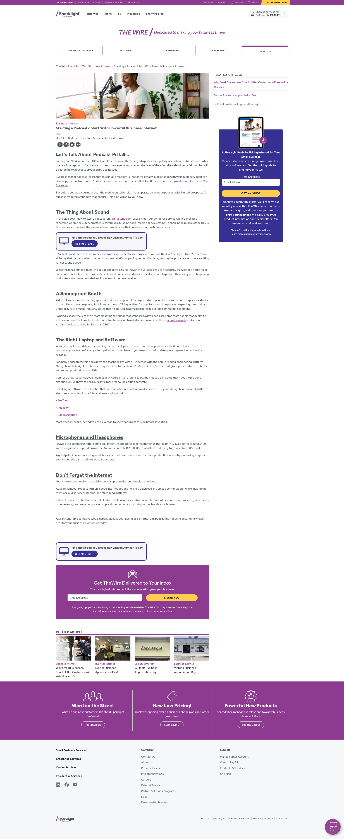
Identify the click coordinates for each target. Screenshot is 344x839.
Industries (133, 13)
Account (238, 2)
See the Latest (251, 724)
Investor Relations (152, 774)
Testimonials (93, 724)
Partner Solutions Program (157, 791)
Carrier (97, 2)
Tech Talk (264, 51)
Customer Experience (79, 50)
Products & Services (232, 768)
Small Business (65, 2)
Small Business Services (71, 750)
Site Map (225, 774)
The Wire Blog (155, 13)
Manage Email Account (234, 756)
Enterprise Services (68, 759)
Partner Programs (114, 2)
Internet (92, 13)
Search (255, 2)
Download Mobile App (154, 802)
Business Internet (100, 66)
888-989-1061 (84, 243)
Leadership (172, 50)
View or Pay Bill (229, 762)
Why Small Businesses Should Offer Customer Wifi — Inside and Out (73, 672)
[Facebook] (66, 785)
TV (119, 13)
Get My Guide (250, 193)
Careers (146, 779)
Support (222, 2)
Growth (125, 50)
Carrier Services (66, 767)
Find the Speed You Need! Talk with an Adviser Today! (107, 237)
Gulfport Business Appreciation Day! (236, 104)
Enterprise (83, 2)
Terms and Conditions (276, 818)
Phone (108, 13)
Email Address (251, 176)
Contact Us (148, 756)
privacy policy (164, 611)
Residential (133, 2)
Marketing (218, 50)
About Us (147, 762)
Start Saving (172, 724)
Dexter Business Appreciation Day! (235, 95)
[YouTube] (75, 785)
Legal (144, 796)
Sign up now (171, 597)
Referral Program (151, 785)
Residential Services (69, 776)
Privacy (257, 818)
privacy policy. (263, 233)
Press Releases (150, 768)
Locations (208, 2)
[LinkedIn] (58, 785)
